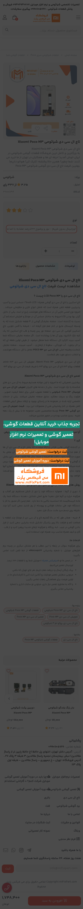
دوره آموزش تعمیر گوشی (31, 460)
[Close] (77, 423)
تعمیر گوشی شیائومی (31, 451)
